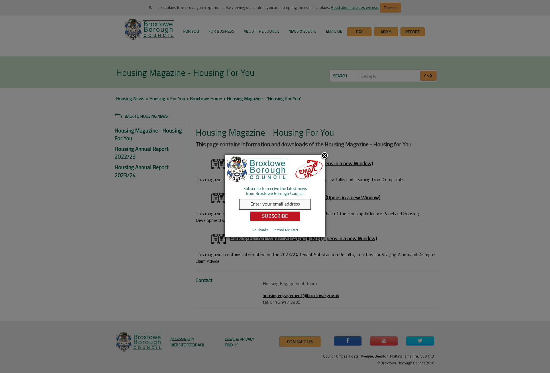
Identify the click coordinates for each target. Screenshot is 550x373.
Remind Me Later (285, 230)
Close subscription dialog (324, 156)
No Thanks (260, 230)
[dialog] (275, 196)
